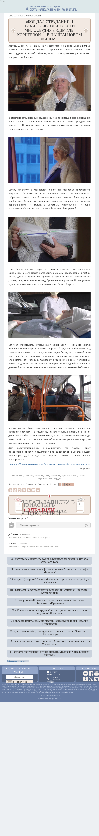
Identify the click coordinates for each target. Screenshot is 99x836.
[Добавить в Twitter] (33, 490)
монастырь (17, 476)
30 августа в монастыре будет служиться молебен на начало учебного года (49, 560)
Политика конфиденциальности (49, 695)
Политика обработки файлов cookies (49, 698)
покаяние (55, 476)
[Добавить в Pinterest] (29, 490)
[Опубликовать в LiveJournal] (15, 490)
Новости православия (29, 16)
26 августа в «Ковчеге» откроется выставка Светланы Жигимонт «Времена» (49, 601)
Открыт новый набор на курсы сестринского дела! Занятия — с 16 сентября (49, 632)
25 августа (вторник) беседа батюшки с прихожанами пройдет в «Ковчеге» (49, 581)
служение (42, 479)
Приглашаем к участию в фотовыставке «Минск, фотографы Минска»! (49, 570)
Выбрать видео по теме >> (18, 661)
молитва (39, 476)
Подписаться (19, 682)
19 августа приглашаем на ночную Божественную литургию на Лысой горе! (49, 643)
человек (29, 476)
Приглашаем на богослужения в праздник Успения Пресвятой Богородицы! (49, 591)
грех (47, 476)
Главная (12, 16)
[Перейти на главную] (50, 7)
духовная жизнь (69, 476)
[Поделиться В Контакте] (38, 490)
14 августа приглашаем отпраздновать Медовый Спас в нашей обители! (49, 653)
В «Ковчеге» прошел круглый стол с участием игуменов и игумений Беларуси (49, 612)
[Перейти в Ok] (85, 679)
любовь (82, 476)
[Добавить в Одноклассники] (24, 490)
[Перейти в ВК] (85, 673)
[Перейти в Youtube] (96, 673)
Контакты (56, 668)
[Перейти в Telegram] (96, 679)
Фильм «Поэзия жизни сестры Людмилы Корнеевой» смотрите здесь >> (50, 464)
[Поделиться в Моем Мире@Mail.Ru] (19, 490)
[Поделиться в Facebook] (10, 490)
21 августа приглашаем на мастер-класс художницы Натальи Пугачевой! (49, 622)
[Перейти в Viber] (91, 679)
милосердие (55, 479)
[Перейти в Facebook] (91, 673)
